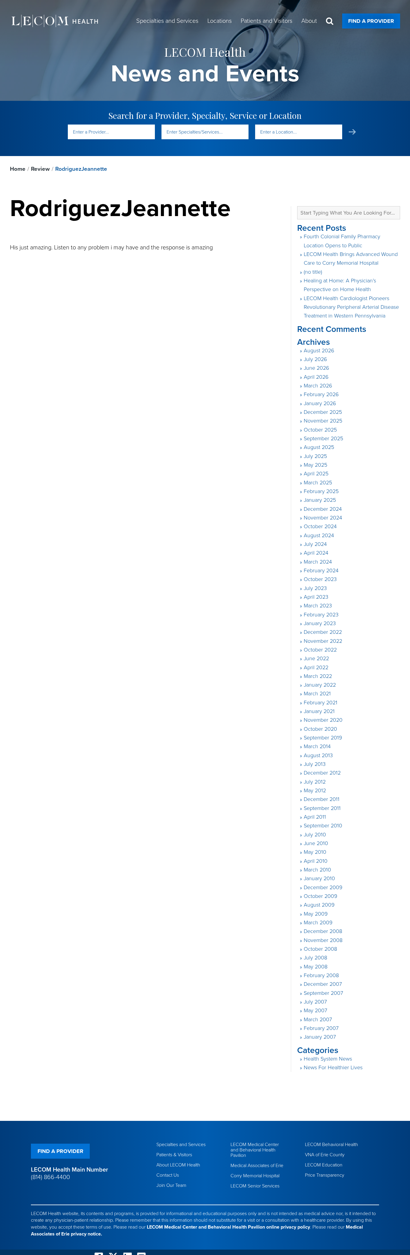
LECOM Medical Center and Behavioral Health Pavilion (255, 1150)
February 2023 (321, 614)
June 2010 (316, 843)
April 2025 (316, 473)
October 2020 (320, 729)
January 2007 (320, 1037)
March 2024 (318, 561)
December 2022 (323, 632)
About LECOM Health (178, 1165)
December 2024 (323, 509)
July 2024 (315, 544)
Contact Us (167, 1175)
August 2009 (319, 904)
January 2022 (320, 685)
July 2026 (315, 359)
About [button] (309, 21)
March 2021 (317, 693)
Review (40, 169)
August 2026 (319, 350)
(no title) (313, 272)
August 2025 (319, 447)
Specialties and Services (181, 1145)
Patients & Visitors (174, 1155)
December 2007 (323, 984)
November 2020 (323, 720)
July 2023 (315, 588)
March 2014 (317, 746)
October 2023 (320, 579)
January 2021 (319, 711)
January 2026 (320, 403)
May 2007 (315, 1010)
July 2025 (315, 456)
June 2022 (316, 658)
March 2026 (318, 385)
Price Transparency (324, 1175)
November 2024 (323, 517)
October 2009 (320, 896)
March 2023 (318, 605)
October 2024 (320, 526)
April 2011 (315, 817)
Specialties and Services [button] (167, 21)
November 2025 (323, 420)
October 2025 (320, 429)
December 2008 (323, 931)
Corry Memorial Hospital (255, 1176)
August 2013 (318, 755)
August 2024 (319, 535)
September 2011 (322, 808)
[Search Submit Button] (352, 131)
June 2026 (316, 368)
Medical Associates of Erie (257, 1166)
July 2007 (315, 1001)
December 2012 (322, 772)
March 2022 (318, 676)
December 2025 (323, 412)
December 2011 (321, 799)
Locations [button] (219, 21)
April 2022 (316, 667)
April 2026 (316, 377)
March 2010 (317, 869)
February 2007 (321, 1028)
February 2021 (320, 702)
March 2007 (318, 1019)
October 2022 (320, 649)
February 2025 (321, 491)
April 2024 (316, 552)
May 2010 (315, 852)
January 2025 (320, 500)
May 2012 (315, 790)
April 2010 (315, 861)
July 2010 (315, 834)
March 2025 (318, 482)
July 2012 (315, 781)
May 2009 (316, 913)
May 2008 (315, 966)
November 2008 (323, 940)
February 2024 (321, 570)
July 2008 (315, 957)
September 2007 (323, 993)
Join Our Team (171, 1185)
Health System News (328, 1058)
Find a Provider (371, 21)
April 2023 (316, 597)
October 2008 (320, 949)
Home (18, 169)
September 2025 (323, 438)
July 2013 (315, 764)
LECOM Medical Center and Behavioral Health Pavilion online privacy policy (228, 1227)
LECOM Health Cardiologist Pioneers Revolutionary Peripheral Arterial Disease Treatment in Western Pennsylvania (351, 307)
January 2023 (320, 623)
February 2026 (321, 394)
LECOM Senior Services (255, 1186)
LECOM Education (323, 1165)
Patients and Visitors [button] (266, 21)
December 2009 (323, 887)
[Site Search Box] (329, 21)
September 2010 (323, 825)
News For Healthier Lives (333, 1067)
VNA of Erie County (325, 1155)
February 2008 (321, 975)
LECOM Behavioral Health (331, 1145)
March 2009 (318, 922)
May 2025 (315, 465)
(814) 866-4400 (50, 1177)
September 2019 (323, 737)
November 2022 (323, 641)
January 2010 (319, 878)
